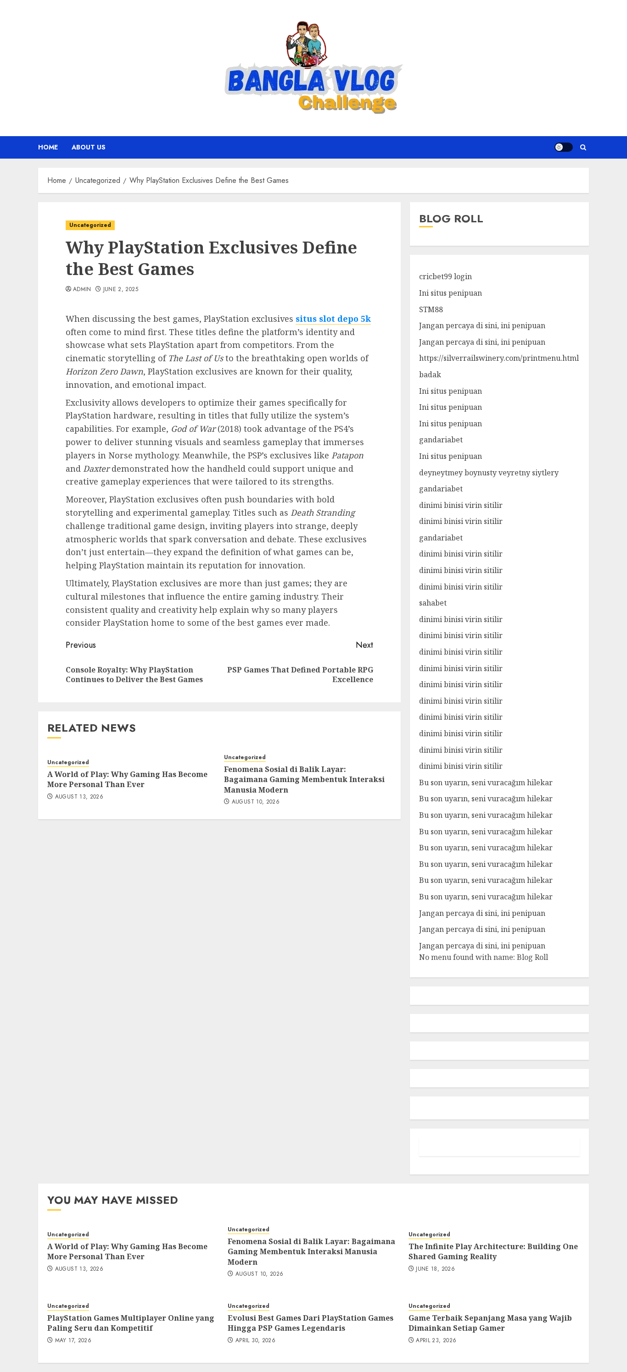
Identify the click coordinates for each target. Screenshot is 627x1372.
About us (89, 147)
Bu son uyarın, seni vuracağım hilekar (486, 782)
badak (430, 374)
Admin (82, 289)
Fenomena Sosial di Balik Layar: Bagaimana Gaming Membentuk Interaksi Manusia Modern (304, 779)
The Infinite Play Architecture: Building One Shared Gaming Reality (493, 1251)
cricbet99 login (445, 276)
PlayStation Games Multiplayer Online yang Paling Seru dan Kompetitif (130, 1323)
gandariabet (441, 440)
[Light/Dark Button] (563, 147)
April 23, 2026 (436, 1340)
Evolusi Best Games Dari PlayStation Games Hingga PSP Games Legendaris (310, 1323)
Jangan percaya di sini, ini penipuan (482, 325)
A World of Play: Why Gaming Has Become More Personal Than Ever (127, 779)
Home (48, 147)
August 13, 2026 (79, 797)
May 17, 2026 (73, 1340)
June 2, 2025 (120, 289)
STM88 (431, 309)
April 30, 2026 (255, 1340)
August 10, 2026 (256, 802)
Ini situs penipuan (450, 293)
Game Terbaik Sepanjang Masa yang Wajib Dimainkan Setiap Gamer (490, 1323)
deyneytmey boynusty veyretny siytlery (489, 473)
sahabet (433, 603)
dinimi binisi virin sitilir (461, 505)
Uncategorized (90, 225)
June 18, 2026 (435, 1269)
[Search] (583, 147)
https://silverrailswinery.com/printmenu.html (499, 358)
